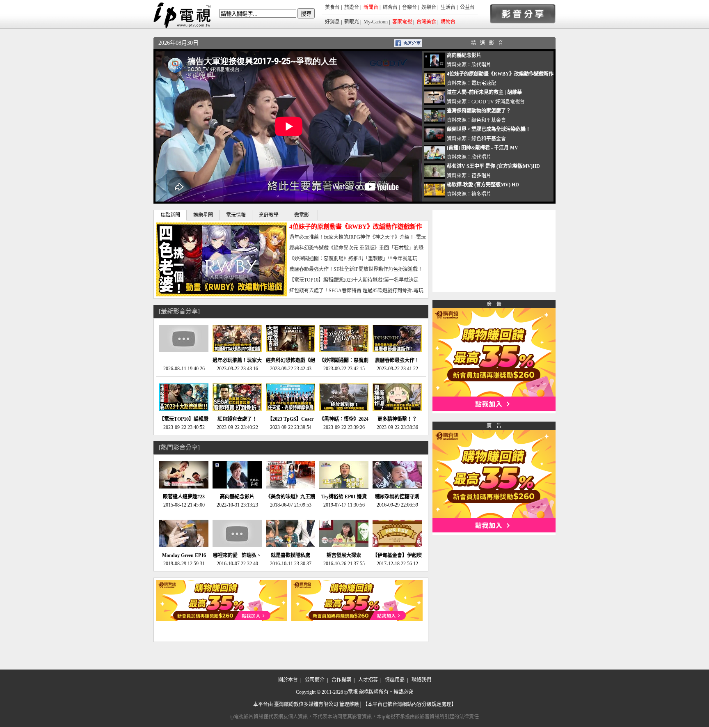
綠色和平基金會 (488, 120)
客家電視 (402, 22)
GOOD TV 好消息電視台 (498, 102)
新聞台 (371, 7)
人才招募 (368, 680)
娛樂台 (428, 7)
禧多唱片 (481, 176)
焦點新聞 (170, 215)
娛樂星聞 (203, 215)
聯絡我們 (421, 680)
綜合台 (390, 7)
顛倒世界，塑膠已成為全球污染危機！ (489, 129)
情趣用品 (395, 680)
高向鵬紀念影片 (464, 55)
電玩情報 (236, 215)
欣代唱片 (481, 65)
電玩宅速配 (483, 83)
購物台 (448, 22)
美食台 (332, 7)
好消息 (332, 22)
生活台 (448, 7)
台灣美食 (426, 22)
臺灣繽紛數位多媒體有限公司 (306, 704)
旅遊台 (351, 7)
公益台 (467, 7)
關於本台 (288, 680)
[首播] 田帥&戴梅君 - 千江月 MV (482, 148)
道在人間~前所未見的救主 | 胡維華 (484, 92)
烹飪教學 (269, 215)
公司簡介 (315, 680)
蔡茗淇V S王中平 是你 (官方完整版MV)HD (493, 166)
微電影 (301, 215)
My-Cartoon (376, 22)
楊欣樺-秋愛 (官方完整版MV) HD (483, 185)
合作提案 (341, 680)
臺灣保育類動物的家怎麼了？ (479, 111)
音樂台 (409, 7)
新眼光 (351, 22)
